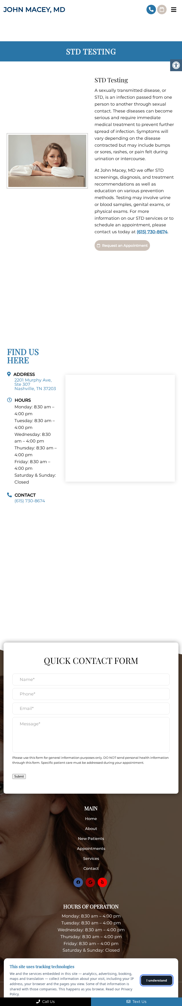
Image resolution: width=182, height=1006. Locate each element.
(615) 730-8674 (151, 9)
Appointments (91, 848)
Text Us (139, 1001)
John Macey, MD (34, 9)
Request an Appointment (124, 245)
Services (91, 858)
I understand (156, 980)
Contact (91, 868)
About (91, 828)
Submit (19, 776)
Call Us (48, 1001)
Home (91, 818)
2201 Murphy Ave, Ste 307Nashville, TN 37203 (35, 384)
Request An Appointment (162, 9)
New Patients (91, 838)
